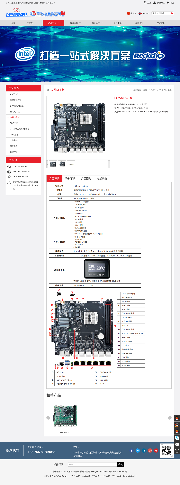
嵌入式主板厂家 (60, 476)
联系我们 (161, 23)
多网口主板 (15, 117)
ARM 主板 (116, 476)
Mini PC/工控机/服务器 (20, 129)
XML (149, 3)
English (145, 13)
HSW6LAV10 (65, 432)
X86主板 (95, 476)
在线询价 (102, 178)
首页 (13, 23)
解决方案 (74, 23)
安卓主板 (14, 94)
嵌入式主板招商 (130, 476)
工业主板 (14, 140)
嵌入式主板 (15, 111)
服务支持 (96, 23)
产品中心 (52, 23)
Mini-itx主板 (75, 476)
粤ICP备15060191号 (118, 471)
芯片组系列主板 (17, 106)
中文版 (133, 13)
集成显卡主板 (16, 100)
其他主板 (14, 152)
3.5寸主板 (105, 476)
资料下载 (118, 23)
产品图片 (86, 178)
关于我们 (30, 23)
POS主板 (14, 123)
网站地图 (161, 3)
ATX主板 (13, 146)
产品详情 (54, 178)
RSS (172, 3)
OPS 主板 (14, 135)
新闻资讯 (139, 23)
